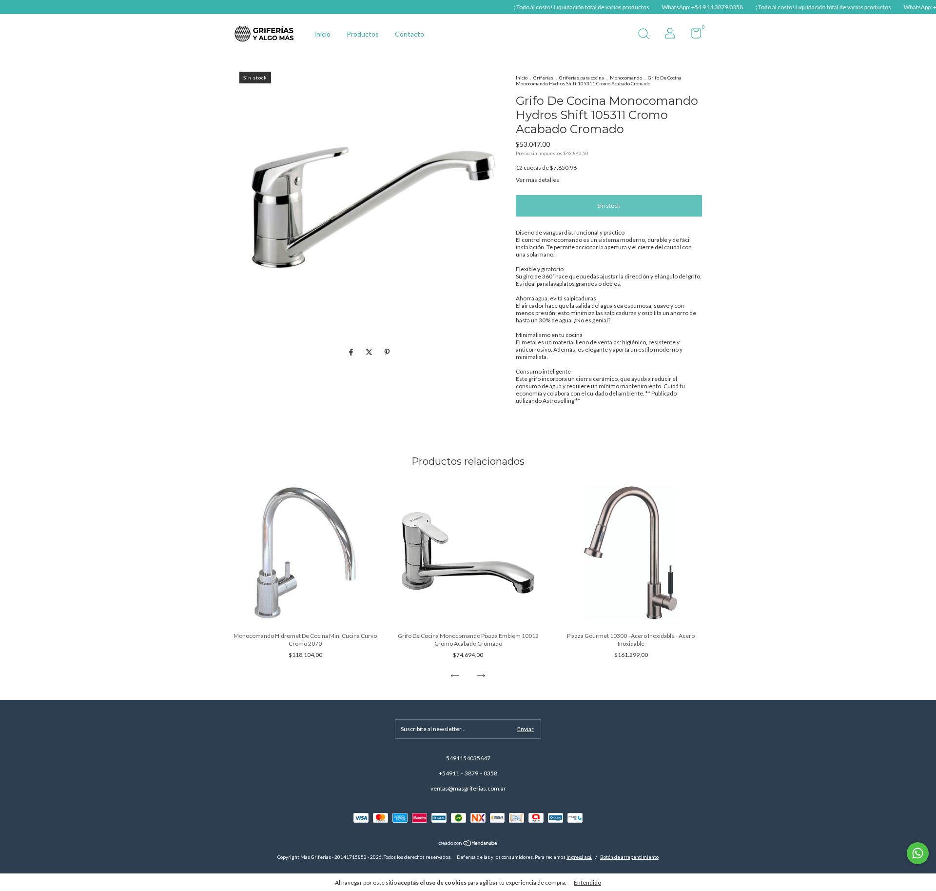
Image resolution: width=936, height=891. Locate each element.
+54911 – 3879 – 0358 (468, 773)
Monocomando (626, 77)
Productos (363, 34)
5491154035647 (468, 758)
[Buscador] (643, 34)
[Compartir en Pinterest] (387, 352)
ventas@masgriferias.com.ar (468, 788)
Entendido (587, 882)
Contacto (409, 34)
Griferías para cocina (581, 77)
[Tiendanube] (468, 844)
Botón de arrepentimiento (629, 857)
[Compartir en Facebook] (352, 352)
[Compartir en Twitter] (370, 352)
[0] (692, 35)
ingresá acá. (579, 857)
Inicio (322, 34)
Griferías (543, 77)
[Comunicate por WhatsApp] (918, 853)
